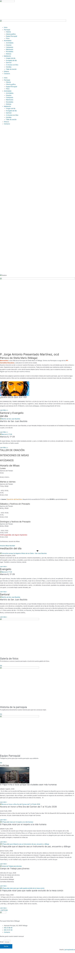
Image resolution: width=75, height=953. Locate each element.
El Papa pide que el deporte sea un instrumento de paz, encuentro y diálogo (35, 846)
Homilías (8, 67)
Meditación (7, 56)
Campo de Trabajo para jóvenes (14, 868)
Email (2, 942)
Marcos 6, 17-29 (7, 437)
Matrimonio (9, 49)
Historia (8, 32)
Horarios (8, 45)
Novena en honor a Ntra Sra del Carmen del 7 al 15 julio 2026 (28, 807)
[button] (37, 267)
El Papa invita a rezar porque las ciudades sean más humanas (28, 784)
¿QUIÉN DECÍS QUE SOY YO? (13, 397)
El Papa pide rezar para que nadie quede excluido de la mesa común (31, 890)
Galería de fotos (9, 658)
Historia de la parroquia (13, 707)
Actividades (7, 40)
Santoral (8, 62)
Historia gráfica (11, 34)
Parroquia (7, 29)
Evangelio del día (11, 60)
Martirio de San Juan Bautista (13, 421)
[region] (37, 202)
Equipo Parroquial (11, 36)
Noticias (8, 54)
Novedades (9, 51)
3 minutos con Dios (12, 65)
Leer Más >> (4, 410)
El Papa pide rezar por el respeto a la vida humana (23, 824)
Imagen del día (10, 58)
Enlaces (6, 71)
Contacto (7, 73)
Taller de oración (11, 69)
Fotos (7, 38)
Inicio (5, 27)
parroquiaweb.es (70, 949)
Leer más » (3, 566)
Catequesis (9, 47)
